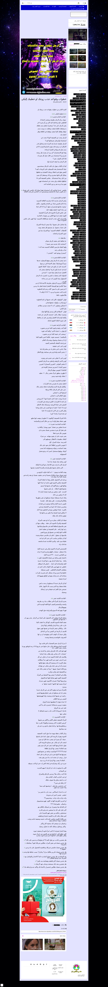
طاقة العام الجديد (82, 242)
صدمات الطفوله (83, 228)
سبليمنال (84, 224)
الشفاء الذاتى (83, 144)
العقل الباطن (83, 150)
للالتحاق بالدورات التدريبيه (77, 9)
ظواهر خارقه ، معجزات (81, 265)
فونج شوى (74, 282)
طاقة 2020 (74, 230)
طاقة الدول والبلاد (75, 238)
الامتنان (79, 108)
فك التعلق (76, 279)
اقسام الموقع (73, 6)
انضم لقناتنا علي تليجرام (60, 972)
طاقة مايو (84, 251)
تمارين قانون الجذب (82, 189)
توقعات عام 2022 (82, 197)
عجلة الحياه (84, 267)
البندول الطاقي (75, 110)
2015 (84, 367)
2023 (84, 395)
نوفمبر (83, 383)
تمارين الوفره (83, 187)
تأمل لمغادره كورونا (82, 175)
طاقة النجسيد (83, 246)
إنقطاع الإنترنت (83, 169)
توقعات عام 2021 (82, 195)
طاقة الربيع (84, 240)
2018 (84, 388)
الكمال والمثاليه (78, 157)
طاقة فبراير (83, 249)
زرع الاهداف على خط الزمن (81, 222)
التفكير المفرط (83, 118)
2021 (84, 392)
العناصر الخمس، (83, 153)
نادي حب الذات (75, 296)
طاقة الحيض (76, 236)
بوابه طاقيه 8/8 (77, 173)
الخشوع (84, 129)
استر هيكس (83, 98)
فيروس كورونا (83, 284)
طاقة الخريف (83, 238)
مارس (83, 370)
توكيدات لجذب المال (82, 209)
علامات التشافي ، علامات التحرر (80, 269)
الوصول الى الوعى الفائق (73, 50)
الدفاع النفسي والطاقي (81, 134)
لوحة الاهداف (83, 296)
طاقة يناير (78, 251)
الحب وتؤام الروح (58, 96)
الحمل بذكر (75, 127)
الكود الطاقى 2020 (82, 159)
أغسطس (82, 371)
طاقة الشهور (77, 240)
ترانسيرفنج (74, 175)
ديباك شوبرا (83, 215)
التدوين (84, 116)
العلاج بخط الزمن (75, 150)
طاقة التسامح (82, 377)
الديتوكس (84, 136)
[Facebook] (27, 3)
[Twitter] (37, 964)
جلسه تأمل (84, 213)
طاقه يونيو (84, 263)
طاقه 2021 (78, 253)
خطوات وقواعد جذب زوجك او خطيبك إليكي (77, 381)
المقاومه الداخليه (82, 161)
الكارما (84, 157)
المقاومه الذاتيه (83, 165)
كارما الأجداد (83, 290)
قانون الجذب (76, 284)
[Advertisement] (43, 28)
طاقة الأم (77, 234)
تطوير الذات (83, 181)
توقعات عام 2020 (75, 193)
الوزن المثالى (79, 167)
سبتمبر (82, 373)
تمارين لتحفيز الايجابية (74, 64)
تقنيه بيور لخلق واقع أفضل (80, 378)
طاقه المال (84, 261)
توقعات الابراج (83, 193)
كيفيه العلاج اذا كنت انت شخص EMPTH (78, 380)
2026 (84, 400)
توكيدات (84, 207)
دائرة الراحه (77, 213)
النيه (85, 167)
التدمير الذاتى (75, 114)
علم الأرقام (84, 271)
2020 (84, 391)
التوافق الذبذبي (83, 125)
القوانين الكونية (78, 155)
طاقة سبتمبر (76, 246)
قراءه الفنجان (83, 286)
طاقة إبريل (84, 232)
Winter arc (84, 300)
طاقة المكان (77, 244)
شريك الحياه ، (77, 224)
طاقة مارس (77, 249)
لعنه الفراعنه (76, 294)
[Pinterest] (31, 964)
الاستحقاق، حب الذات (77, 106)
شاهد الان (71, 38)
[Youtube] (31, 3)
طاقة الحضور (83, 236)
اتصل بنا (55, 971)
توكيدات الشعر (77, 207)
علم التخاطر (83, 273)
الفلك (85, 155)
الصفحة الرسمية (63, 6)
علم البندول (77, 271)
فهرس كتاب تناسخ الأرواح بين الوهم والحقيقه (58, 872)
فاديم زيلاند (76, 275)
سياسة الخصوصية (54, 973)
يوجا (73, 298)
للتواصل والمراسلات (54, 965)
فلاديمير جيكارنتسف (82, 282)
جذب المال (76, 211)
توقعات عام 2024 (82, 201)
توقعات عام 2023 (82, 199)
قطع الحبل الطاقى (75, 286)
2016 (84, 369)
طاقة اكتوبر (83, 234)
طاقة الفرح (84, 244)
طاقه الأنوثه (75, 257)
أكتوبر (83, 374)
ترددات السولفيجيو (82, 179)
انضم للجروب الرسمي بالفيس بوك (54, 968)
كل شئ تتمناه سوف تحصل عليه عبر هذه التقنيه (82, 56)
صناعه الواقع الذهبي (82, 230)
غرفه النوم (77, 273)
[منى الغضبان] (78, 3)
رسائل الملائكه (75, 218)
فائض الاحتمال (83, 275)
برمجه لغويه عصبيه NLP (81, 171)
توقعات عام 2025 (82, 203)
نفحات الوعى (83, 298)
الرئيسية (81, 6)
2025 (84, 398)
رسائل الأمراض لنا (75, 215)
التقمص (76, 118)
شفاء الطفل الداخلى (82, 226)
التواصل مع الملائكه (82, 123)
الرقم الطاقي (75, 138)
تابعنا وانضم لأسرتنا (60, 965)
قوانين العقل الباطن (82, 288)
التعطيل (79, 116)
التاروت (78, 112)
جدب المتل (74, 209)
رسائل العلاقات (83, 218)
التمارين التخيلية (83, 120)
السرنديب (84, 140)
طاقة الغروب (74, 242)
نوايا (77, 298)
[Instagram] (29, 3)
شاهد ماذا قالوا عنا (60, 967)
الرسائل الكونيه (83, 138)
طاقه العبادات (83, 259)
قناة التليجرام (46, 6)
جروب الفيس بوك (36, 6)
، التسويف (84, 94)
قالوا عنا (54, 6)
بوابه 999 (84, 173)
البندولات (84, 112)
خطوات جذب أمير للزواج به (36, 948)
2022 (84, 394)
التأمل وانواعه (77, 43)
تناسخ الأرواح (83, 191)
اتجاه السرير (77, 94)
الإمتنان (84, 108)
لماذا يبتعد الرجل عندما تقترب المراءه (56, 948)
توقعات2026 (74, 205)
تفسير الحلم (76, 181)
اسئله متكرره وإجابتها (82, 96)
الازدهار (84, 106)
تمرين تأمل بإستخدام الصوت (82, 50)
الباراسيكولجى (83, 110)
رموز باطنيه (83, 220)
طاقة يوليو (84, 253)
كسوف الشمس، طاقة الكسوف (80, 292)
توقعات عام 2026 (82, 205)
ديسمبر (82, 385)
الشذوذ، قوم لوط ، (82, 142)
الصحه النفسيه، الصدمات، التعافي (80, 146)
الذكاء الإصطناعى (77, 136)
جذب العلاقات (83, 211)
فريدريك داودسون (82, 277)
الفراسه (75, 153)
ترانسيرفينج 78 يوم (82, 177)
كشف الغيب (83, 294)
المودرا (76, 165)
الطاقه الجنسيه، (83, 148)
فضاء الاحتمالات (83, 279)
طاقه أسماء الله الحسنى (81, 255)
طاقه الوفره (77, 261)
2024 (84, 397)
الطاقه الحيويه (75, 148)
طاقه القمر (76, 259)
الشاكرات (78, 140)
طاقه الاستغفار (83, 257)
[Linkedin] (34, 964)
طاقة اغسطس (76, 232)
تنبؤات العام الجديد (75, 191)
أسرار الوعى (76, 98)
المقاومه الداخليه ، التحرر (81, 163)
